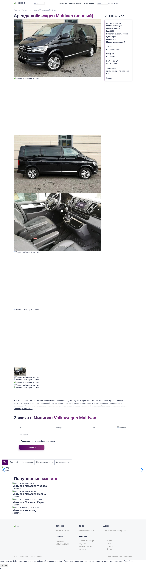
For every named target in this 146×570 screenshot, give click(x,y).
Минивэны (34, 10)
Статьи (109, 549)
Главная (17, 10)
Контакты (89, 3)
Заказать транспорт (86, 541)
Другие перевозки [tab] (63, 462)
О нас (109, 544)
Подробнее (128, 561)
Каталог (25, 10)
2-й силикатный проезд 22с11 (115, 531)
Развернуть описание (23, 409)
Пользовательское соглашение (120, 557)
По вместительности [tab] (44, 462)
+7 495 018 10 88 (114, 3)
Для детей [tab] (14, 462)
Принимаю (38, 441)
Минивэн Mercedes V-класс (30, 485)
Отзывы (110, 546)
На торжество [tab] (27, 462)
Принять (4, 566)
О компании (75, 3)
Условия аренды (85, 546)
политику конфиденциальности (43, 441)
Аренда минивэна (113, 23)
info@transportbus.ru (86, 531)
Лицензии (82, 544)
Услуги (109, 541)
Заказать (109, 78)
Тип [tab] (5, 462)
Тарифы (63, 3)
